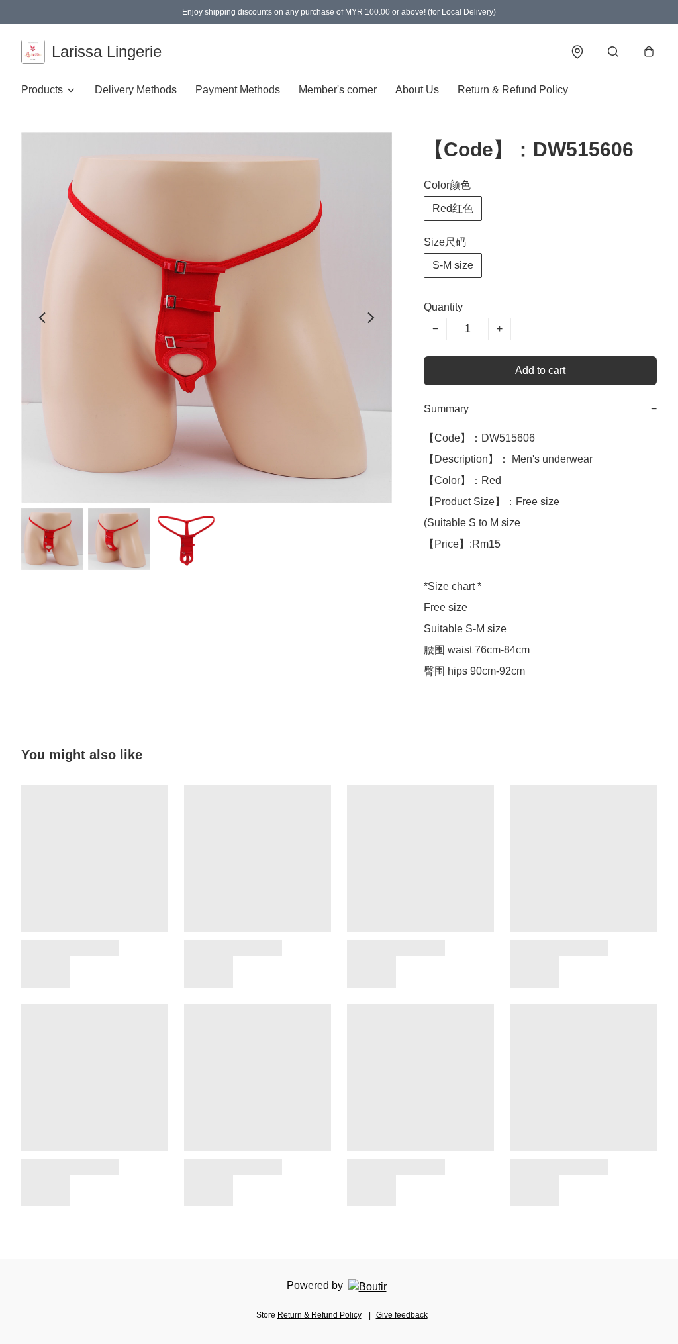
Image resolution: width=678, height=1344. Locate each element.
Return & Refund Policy (513, 89)
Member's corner (338, 89)
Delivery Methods (136, 89)
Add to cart (540, 370)
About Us (417, 89)
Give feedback (402, 1315)
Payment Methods (237, 89)
